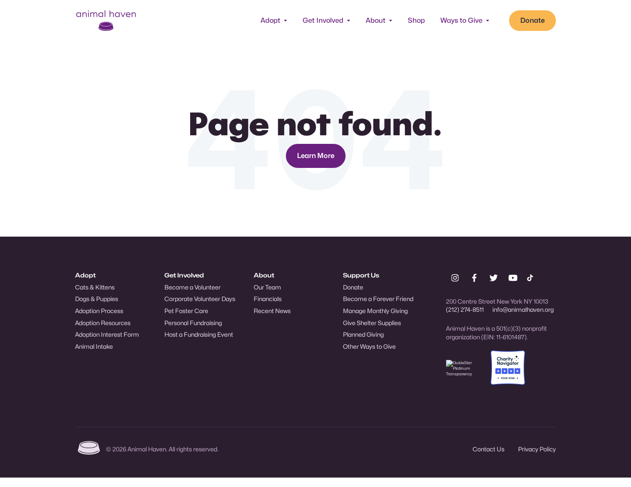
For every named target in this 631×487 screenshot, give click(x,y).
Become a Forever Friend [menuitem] (378, 298)
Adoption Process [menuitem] (99, 310)
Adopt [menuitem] (85, 275)
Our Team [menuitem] (267, 287)
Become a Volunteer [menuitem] (192, 287)
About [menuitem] (264, 275)
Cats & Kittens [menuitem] (95, 287)
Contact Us (488, 449)
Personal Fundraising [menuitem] (193, 322)
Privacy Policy (537, 449)
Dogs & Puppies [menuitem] (96, 298)
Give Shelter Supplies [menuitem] (372, 322)
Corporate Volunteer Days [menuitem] (199, 298)
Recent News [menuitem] (272, 310)
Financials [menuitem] (268, 298)
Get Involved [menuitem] (184, 275)
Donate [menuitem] (353, 287)
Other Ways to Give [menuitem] (369, 346)
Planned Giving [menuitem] (363, 334)
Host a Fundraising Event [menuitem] (198, 334)
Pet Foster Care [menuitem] (186, 310)
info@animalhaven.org (523, 309)
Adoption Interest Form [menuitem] (107, 334)
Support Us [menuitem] (361, 275)
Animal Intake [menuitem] (94, 346)
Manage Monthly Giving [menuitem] (375, 310)
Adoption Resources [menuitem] (102, 322)
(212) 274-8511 (465, 309)
